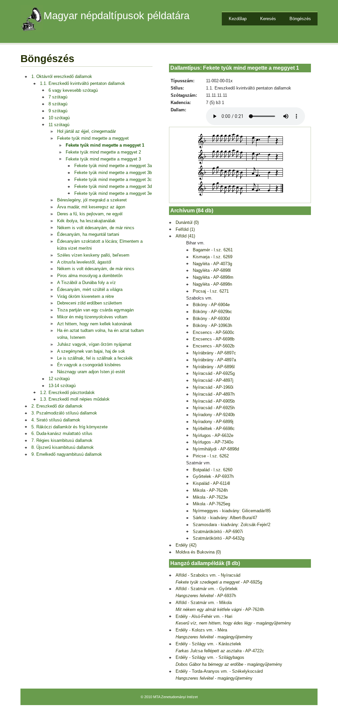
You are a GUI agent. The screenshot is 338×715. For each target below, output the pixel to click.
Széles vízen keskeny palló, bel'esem (93, 255)
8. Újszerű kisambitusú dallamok (62, 447)
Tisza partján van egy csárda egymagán (95, 309)
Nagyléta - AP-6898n (212, 284)
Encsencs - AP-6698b (213, 339)
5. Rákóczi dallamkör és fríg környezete (69, 426)
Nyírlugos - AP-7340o (213, 442)
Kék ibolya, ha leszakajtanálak (86, 220)
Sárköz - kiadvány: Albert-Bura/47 (225, 517)
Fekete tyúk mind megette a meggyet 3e (113, 193)
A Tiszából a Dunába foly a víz (86, 282)
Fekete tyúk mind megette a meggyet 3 (103, 159)
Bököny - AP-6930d (211, 318)
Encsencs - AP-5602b (213, 345)
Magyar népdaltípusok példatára (116, 15)
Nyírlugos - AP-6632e (213, 435)
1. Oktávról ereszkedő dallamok (61, 76)
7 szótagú (58, 96)
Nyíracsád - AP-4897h (214, 394)
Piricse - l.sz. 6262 (211, 455)
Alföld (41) (185, 235)
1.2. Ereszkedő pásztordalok (67, 392)
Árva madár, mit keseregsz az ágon (91, 206)
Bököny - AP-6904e (211, 304)
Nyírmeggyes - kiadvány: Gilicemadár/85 (232, 510)
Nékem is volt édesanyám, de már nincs (95, 227)
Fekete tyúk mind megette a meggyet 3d (113, 186)
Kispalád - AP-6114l (211, 483)
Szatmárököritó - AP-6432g (218, 538)
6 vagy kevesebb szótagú (73, 90)
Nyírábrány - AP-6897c (214, 352)
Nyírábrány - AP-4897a (214, 359)
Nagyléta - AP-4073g (212, 263)
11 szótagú (59, 124)
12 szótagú (59, 378)
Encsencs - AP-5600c (213, 332)
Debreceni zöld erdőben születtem (89, 303)
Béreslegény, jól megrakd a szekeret (92, 199)
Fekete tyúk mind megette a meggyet (93, 138)
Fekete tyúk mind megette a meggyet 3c (113, 179)
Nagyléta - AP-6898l (212, 270)
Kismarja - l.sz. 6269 (212, 256)
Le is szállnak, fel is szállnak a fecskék (95, 358)
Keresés (268, 18)
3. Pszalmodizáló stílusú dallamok (64, 413)
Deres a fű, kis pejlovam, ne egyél (89, 213)
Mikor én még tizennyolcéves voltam (92, 316)
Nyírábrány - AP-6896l (214, 366)
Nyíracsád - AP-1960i (213, 387)
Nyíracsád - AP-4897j (213, 380)
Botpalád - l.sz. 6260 (212, 469)
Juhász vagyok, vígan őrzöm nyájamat (94, 344)
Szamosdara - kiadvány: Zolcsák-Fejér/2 (231, 524)
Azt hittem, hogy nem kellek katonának (94, 323)
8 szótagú (58, 103)
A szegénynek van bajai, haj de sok (91, 351)
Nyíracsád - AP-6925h (214, 407)
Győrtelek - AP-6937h (213, 476)
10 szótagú (59, 117)
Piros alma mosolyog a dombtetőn (89, 275)
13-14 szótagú (62, 385)
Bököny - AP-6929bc (212, 311)
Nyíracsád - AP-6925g (214, 373)
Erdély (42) (186, 545)
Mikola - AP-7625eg (211, 503)
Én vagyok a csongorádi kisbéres (89, 364)
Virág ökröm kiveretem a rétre (85, 296)
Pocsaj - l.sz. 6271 (211, 291)
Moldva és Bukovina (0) (198, 552)
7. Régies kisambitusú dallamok (61, 440)
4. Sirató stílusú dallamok (55, 419)
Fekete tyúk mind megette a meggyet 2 (103, 152)
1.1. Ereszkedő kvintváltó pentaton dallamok (82, 83)
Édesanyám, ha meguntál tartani (88, 234)
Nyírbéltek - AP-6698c (214, 428)
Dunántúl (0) (187, 222)
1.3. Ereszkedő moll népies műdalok (75, 399)
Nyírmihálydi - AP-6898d (216, 449)
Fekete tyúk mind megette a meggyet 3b (113, 172)
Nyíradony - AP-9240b (214, 414)
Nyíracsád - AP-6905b (214, 401)
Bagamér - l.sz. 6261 (213, 249)
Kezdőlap (238, 18)
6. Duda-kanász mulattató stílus (61, 433)
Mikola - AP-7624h (210, 490)
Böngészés (300, 18)
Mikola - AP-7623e (210, 497)
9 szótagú (58, 110)
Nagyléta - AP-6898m (213, 277)
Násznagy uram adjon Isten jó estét (91, 371)
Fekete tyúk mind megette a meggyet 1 (105, 145)
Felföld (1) (185, 229)
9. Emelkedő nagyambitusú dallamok (66, 454)
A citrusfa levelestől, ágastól (84, 262)
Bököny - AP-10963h (212, 325)
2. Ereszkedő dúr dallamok (57, 406)
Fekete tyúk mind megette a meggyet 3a (113, 165)
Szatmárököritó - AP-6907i (218, 531)
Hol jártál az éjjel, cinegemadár (86, 131)
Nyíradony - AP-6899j (213, 421)
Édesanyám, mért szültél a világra (89, 289)
